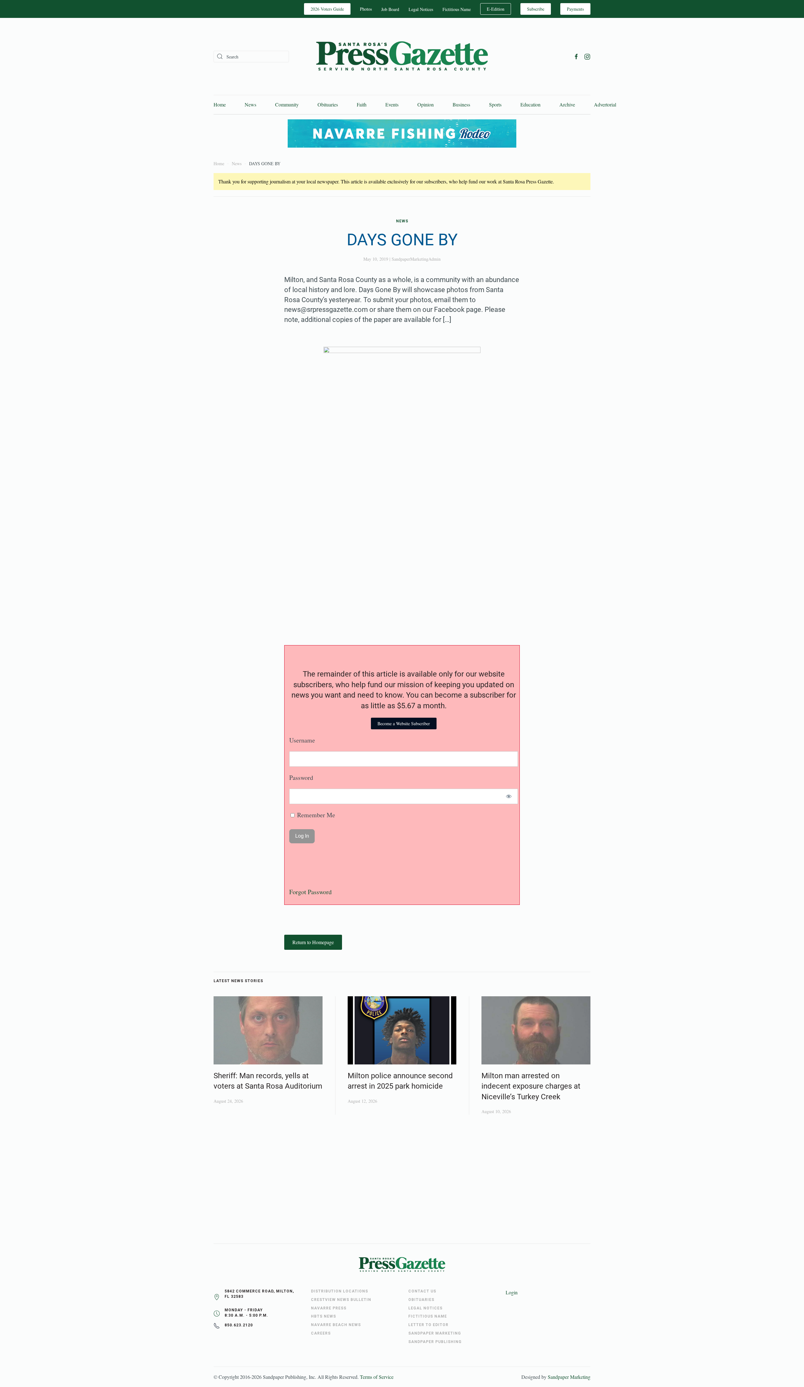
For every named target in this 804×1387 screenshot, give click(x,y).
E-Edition (495, 9)
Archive (567, 104)
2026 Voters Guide (327, 9)
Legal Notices (421, 9)
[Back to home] (402, 56)
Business (461, 104)
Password (301, 777)
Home (220, 104)
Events (392, 104)
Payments (575, 9)
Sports (495, 104)
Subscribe (535, 9)
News (250, 104)
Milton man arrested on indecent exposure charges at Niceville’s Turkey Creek (530, 1086)
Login (512, 1292)
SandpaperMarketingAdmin (416, 259)
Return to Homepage (313, 942)
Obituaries (328, 104)
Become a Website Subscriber (404, 723)
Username (302, 740)
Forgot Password (310, 892)
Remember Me (315, 815)
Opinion (425, 104)
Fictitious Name (457, 9)
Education (530, 104)
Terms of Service (377, 1376)
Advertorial (605, 104)
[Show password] (509, 796)
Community (287, 104)
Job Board (390, 9)
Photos (366, 9)
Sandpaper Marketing (569, 1376)
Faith (362, 104)
